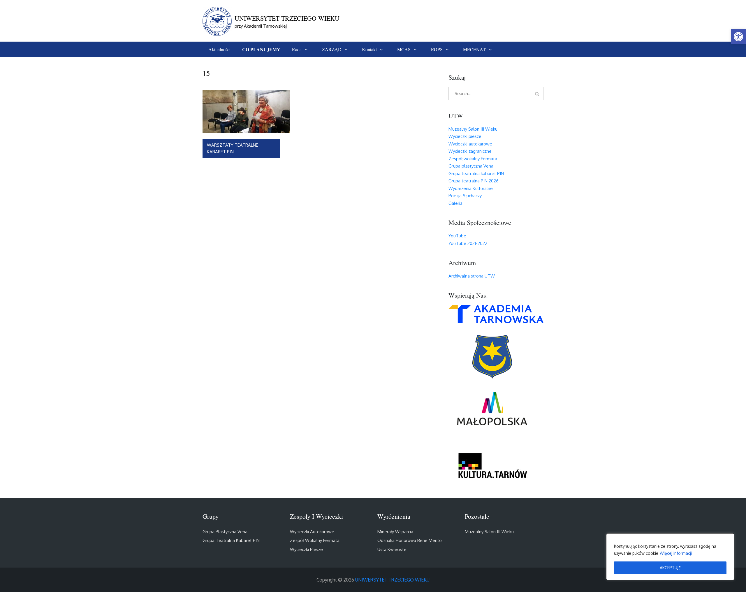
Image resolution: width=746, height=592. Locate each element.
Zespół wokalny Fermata (472, 158)
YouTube (457, 236)
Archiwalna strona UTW (471, 276)
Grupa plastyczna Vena (470, 166)
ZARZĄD (332, 49)
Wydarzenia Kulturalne (470, 188)
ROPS (437, 49)
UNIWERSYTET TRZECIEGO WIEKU (287, 18)
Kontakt (369, 49)
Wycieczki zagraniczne (470, 151)
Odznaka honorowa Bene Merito (409, 540)
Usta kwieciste (392, 549)
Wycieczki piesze (464, 136)
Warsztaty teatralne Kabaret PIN (232, 148)
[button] (738, 36)
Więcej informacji (676, 553)
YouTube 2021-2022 (467, 243)
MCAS (404, 49)
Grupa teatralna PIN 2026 (473, 181)
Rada (297, 49)
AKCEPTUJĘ (670, 567)
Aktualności (219, 49)
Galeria (455, 203)
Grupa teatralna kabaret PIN (476, 173)
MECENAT (474, 49)
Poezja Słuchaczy (465, 195)
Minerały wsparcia (395, 531)
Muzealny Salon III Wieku (472, 129)
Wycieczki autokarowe (470, 144)
